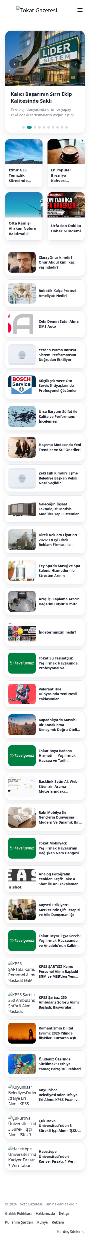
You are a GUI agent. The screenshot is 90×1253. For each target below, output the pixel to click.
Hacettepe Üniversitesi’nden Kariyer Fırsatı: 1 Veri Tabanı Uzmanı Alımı (56, 1170)
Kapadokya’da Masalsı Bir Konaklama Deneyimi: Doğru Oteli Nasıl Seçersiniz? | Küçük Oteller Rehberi (60, 738)
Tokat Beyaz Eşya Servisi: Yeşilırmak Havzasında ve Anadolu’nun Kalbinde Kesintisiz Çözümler (60, 954)
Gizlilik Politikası (18, 1227)
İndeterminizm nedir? (57, 645)
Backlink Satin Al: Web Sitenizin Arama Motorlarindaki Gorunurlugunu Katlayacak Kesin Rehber (60, 800)
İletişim (65, 1227)
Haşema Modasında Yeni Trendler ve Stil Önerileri (60, 461)
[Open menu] (80, 10)
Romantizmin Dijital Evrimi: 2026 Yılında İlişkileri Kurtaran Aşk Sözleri (57, 1046)
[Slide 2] (28, 141)
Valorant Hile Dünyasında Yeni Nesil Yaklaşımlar (58, 707)
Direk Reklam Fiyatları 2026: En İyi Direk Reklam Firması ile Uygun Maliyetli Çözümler (58, 553)
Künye (42, 1235)
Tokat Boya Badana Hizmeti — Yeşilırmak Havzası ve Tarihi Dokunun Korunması (57, 769)
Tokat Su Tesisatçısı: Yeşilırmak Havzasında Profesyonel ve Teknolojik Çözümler (58, 676)
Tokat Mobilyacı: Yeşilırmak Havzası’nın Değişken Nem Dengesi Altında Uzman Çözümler (59, 861)
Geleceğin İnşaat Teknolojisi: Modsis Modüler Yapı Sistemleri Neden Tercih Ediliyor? (59, 522)
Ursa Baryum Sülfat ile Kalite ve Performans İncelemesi (58, 430)
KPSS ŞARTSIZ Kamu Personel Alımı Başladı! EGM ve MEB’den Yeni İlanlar (58, 985)
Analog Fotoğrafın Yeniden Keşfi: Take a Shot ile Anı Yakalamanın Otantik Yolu (60, 892)
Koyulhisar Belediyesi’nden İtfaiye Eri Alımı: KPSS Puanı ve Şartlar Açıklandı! (59, 1108)
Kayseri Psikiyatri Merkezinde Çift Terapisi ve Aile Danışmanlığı (59, 923)
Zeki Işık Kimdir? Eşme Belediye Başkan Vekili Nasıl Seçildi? (58, 491)
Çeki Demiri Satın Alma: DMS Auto (59, 337)
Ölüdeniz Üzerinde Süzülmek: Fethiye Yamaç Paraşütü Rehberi (60, 1077)
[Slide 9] (62, 141)
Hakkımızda (45, 1227)
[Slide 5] (44, 141)
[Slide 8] (57, 141)
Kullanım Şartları (19, 1235)
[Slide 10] (66, 141)
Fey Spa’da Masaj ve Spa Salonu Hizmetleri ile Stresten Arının (59, 584)
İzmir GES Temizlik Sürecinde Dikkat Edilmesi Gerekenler (23, 189)
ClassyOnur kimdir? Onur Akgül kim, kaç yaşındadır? (56, 276)
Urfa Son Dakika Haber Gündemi (66, 242)
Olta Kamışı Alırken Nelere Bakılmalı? (22, 242)
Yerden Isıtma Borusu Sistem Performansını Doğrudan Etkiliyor (57, 368)
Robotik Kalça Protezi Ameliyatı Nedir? (57, 307)
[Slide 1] (23, 141)
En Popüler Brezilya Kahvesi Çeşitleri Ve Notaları (62, 189)
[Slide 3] (33, 141)
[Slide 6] (48, 141)
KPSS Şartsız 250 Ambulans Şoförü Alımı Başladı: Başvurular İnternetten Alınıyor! (59, 1016)
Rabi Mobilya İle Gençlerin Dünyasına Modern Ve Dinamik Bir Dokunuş (59, 831)
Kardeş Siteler (69, 1245)
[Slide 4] (39, 141)
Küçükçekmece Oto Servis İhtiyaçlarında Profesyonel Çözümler (58, 399)
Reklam (58, 1235)
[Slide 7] (53, 141)
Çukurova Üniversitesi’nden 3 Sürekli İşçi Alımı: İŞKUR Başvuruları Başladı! (59, 1139)
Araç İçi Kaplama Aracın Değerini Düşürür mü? (59, 615)
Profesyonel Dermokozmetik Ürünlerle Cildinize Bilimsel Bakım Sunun (43, 104)
